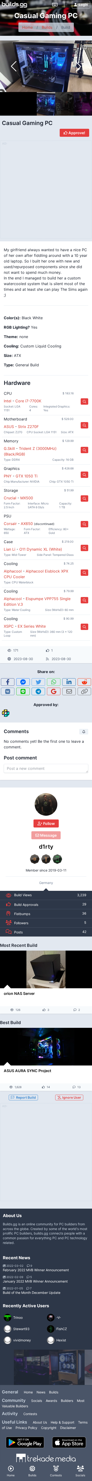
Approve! (76, 132)
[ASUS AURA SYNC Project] (46, 1046)
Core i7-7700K (28, 401)
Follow (48, 823)
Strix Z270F (28, 426)
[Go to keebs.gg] (55, 4)
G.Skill (9, 448)
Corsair (10, 523)
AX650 (27, 523)
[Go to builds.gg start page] (14, 4)
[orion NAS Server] (46, 969)
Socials (36, 1401)
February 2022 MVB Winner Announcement (36, 1270)
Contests (30, 1414)
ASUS (9, 426)
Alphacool (13, 571)
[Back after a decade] (67, 1367)
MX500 (26, 498)
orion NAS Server (19, 993)
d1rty (46, 846)
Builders (67, 1401)
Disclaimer (68, 1428)
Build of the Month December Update (31, 1293)
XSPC (9, 626)
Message (48, 835)
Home (27, 27)
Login (83, 5)
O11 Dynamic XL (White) (40, 549)
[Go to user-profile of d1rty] (46, 804)
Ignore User (71, 1097)
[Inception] (31, 1367)
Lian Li (9, 549)
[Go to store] (84, 401)
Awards (51, 1401)
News (41, 1392)
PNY (8, 476)
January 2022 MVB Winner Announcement (35, 1281)
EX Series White (32, 626)
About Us (40, 1422)
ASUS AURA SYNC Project (27, 1070)
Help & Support (62, 1422)
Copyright (48, 1428)
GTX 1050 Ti (27, 476)
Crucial (10, 498)
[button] (78, 66)
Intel (7, 401)
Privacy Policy (26, 1428)
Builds (47, 27)
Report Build (26, 1097)
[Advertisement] (46, 1155)
